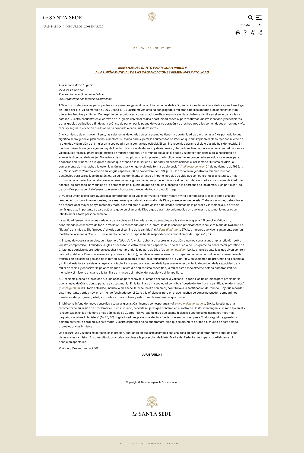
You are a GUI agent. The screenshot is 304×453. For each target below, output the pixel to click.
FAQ (122, 443)
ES (149, 48)
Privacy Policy (172, 443)
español (248, 26)
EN (142, 48)
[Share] (260, 33)
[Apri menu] (258, 18)
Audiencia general (192, 166)
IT (162, 48)
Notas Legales (135, 443)
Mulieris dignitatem (167, 229)
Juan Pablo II (53, 26)
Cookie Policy (154, 443)
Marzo (97, 26)
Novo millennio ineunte (190, 303)
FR (156, 48)
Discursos (74, 26)
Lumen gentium (176, 249)
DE (135, 48)
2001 (87, 26)
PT (169, 48)
